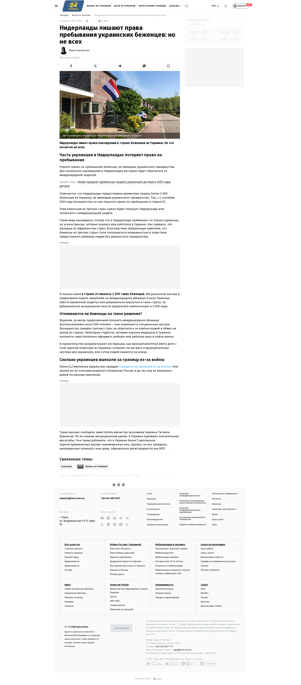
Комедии (69, 601)
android (154, 663)
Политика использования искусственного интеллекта (192, 502)
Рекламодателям (155, 520)
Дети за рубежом (124, 6)
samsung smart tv (207, 663)
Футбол (205, 593)
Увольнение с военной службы (171, 548)
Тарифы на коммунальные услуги (218, 561)
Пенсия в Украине (210, 570)
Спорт (204, 584)
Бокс (203, 589)
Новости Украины (74, 553)
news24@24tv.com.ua (72, 498)
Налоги (204, 565)
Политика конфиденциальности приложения (189, 510)
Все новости (72, 544)
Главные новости (74, 548)
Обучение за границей (121, 609)
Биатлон (205, 601)
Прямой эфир (72, 557)
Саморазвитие (117, 605)
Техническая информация (224, 494)
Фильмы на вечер (74, 597)
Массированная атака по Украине (127, 565)
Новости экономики (213, 544)
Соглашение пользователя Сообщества (192, 518)
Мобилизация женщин (167, 557)
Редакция (151, 499)
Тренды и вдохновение (167, 597)
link (102, 518)
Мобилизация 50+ (164, 553)
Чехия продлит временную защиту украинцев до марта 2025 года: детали (115, 184)
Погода (68, 570)
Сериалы (69, 606)
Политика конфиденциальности (189, 495)
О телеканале (153, 509)
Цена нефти (207, 548)
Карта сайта (217, 520)
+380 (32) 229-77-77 (164, 646)
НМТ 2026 (115, 601)
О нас (149, 494)
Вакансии (216, 504)
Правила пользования (157, 525)
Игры (214, 525)
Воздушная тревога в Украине (125, 561)
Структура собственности (224, 509)
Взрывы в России (119, 570)
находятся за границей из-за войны (144, 366)
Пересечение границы (152, 6)
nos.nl (76, 57)
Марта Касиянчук (79, 50)
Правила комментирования (192, 525)
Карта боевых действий (122, 553)
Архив (215, 514)
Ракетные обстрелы (120, 548)
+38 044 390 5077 (110, 498)
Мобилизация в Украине (170, 544)
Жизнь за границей (99, 6)
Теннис (204, 597)
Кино (68, 584)
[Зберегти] (168, 65)
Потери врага (117, 574)
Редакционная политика (158, 504)
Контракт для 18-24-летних (169, 561)
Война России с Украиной (125, 544)
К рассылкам (121, 628)
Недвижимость (164, 584)
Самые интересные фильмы (79, 589)
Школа (113, 596)
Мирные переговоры (121, 557)
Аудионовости (72, 565)
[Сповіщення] (226, 6)
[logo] (73, 6)
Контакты (216, 499)
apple (171, 663)
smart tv (189, 663)
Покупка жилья (163, 593)
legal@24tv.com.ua (182, 650)
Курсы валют (207, 553)
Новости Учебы (119, 584)
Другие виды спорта (211, 606)
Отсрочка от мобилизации (169, 565)
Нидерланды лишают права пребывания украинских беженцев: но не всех (130, 15)
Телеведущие (153, 514)
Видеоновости (72, 561)
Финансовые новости (212, 557)
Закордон (64, 15)
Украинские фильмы (75, 593)
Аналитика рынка (164, 589)
